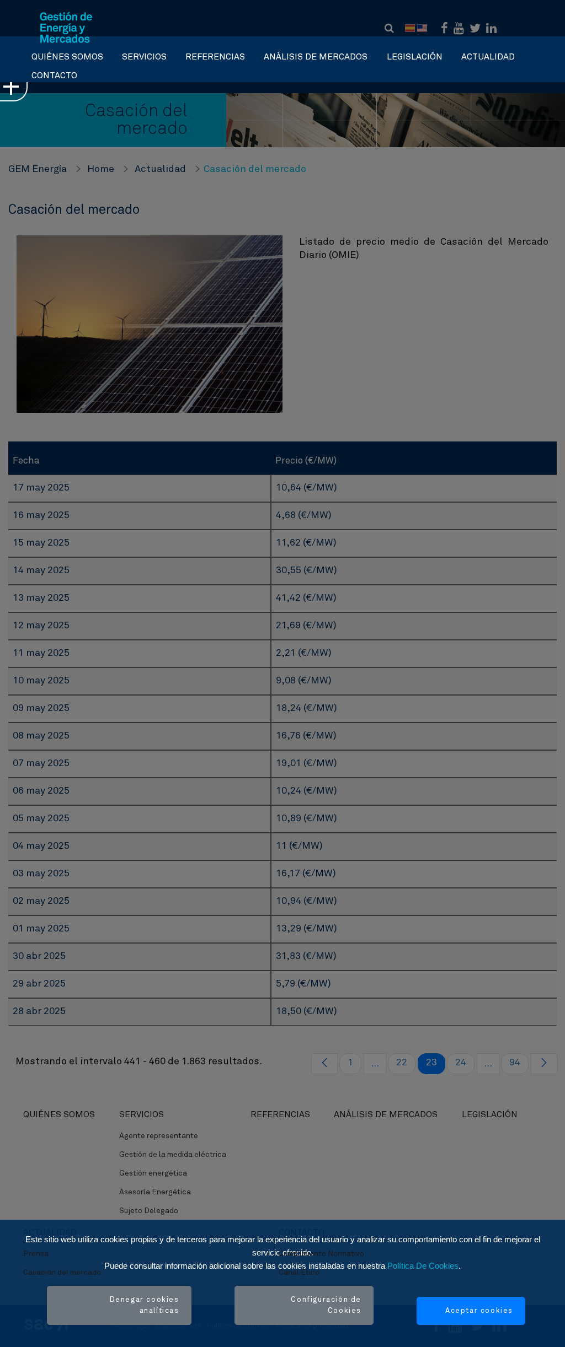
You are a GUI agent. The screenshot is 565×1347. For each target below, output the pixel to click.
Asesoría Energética (155, 1192)
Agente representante (158, 1136)
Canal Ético (299, 1272)
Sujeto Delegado (148, 1211)
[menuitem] (67, 54)
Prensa (36, 1254)
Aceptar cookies (479, 1310)
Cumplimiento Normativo (321, 1254)
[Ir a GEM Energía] (66, 27)
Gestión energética (153, 1173)
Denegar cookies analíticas (144, 1305)
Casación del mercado (62, 1272)
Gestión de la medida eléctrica (172, 1155)
